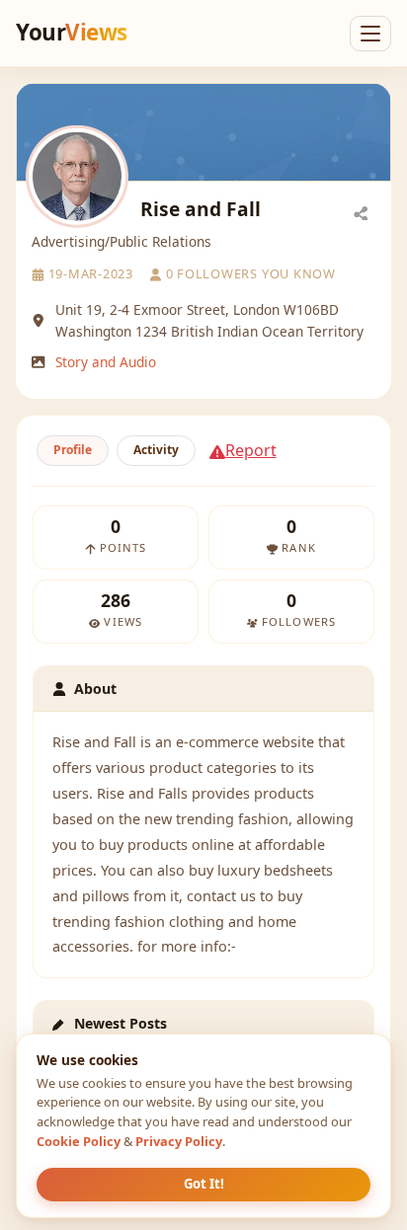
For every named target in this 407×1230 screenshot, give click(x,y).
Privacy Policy (178, 1141)
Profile (72, 449)
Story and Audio (105, 361)
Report (251, 450)
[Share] (360, 212)
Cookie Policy (79, 1141)
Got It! (204, 1183)
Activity (156, 449)
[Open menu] (370, 33)
